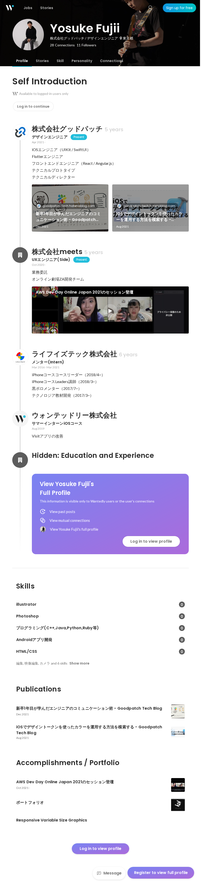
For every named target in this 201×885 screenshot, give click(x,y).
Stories (42, 60)
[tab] (22, 61)
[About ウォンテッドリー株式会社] (20, 418)
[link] (70, 207)
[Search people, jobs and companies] (150, 8)
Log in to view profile (151, 541)
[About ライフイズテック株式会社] (20, 357)
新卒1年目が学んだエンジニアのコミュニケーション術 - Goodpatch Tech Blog (68, 217)
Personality (82, 60)
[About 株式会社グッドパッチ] (20, 132)
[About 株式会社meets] (20, 255)
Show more (79, 663)
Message (112, 873)
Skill (60, 60)
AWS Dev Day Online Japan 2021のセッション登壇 (84, 292)
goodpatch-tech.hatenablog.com (69, 206)
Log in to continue (33, 106)
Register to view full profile (161, 872)
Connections (111, 60)
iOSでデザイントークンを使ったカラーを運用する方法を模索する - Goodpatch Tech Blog (149, 217)
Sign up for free (179, 7)
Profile (22, 60)
